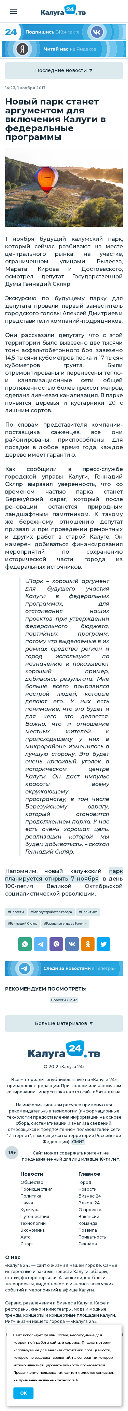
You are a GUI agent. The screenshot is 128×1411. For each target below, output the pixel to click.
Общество (31, 1182)
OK (23, 1393)
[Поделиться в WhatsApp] (25, 944)
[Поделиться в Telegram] (40, 944)
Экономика (32, 1230)
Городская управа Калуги (66, 923)
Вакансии (89, 1216)
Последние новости (61, 70)
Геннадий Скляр (23, 923)
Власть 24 (89, 1202)
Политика (89, 912)
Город (85, 1182)
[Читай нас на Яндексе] (64, 49)
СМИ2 (78, 1141)
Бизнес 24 (90, 1196)
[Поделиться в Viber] (56, 944)
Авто (25, 1237)
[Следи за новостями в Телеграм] (64, 968)
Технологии (33, 1223)
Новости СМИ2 (64, 1000)
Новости (17, 912)
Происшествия (36, 1189)
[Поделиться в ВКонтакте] (72, 944)
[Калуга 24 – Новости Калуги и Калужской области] (63, 10)
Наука (26, 1202)
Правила (88, 1230)
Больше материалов (61, 1023)
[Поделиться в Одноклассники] (87, 944)
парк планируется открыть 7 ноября (64, 875)
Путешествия (34, 1216)
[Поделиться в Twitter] (103, 944)
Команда (88, 1223)
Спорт (27, 1243)
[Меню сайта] (13, 11)
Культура (30, 1209)
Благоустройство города (52, 912)
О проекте (90, 1209)
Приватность (92, 1237)
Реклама (88, 1243)
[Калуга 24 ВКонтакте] (64, 32)
